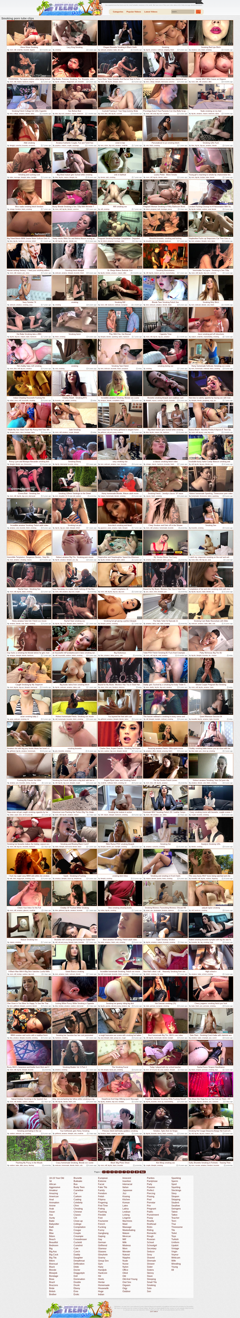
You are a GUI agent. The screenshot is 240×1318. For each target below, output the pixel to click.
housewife (25, 400)
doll (119, 1133)
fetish (172, 50)
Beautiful (53, 1242)
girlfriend (103, 432)
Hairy (100, 1267)
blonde (27, 113)
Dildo (76, 1267)
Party (149, 1184)
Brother (52, 1294)
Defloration (79, 1264)
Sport (174, 1184)
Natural (126, 1254)
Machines (127, 1221)
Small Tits (152, 1282)
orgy (211, 400)
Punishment (153, 1215)
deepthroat (77, 878)
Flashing (102, 1212)
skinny (28, 783)
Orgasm (126, 1285)
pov (76, 82)
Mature (125, 1233)
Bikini (52, 1261)
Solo (149, 1288)
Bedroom (53, 1245)
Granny (101, 1257)
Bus (76, 1184)
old (119, 50)
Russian (151, 1239)
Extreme (102, 1181)
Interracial (127, 1184)
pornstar (28, 241)
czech (214, 1038)
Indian (101, 1294)
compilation (116, 400)
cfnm (155, 591)
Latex (125, 1205)
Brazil (52, 1282)
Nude (125, 1261)
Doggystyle (79, 1273)
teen (147, 82)
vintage (12, 209)
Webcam (175, 1257)
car (23, 1133)
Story (174, 1193)
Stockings (176, 1190)
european (32, 145)
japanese (104, 528)
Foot (100, 1218)
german (162, 273)
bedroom (80, 113)
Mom (124, 1248)
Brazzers (53, 1285)
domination (157, 910)
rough (124, 1038)
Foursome (103, 1221)
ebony (76, 464)
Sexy (149, 1254)
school (204, 974)
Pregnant (151, 1208)
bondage (164, 209)
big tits (148, 50)
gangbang (205, 400)
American (54, 1196)
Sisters (150, 1270)
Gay (100, 1239)
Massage (127, 1227)
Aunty (52, 1218)
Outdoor (126, 1291)
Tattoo (174, 1215)
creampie (205, 1038)
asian (109, 528)
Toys (173, 1236)
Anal (51, 1199)
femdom (18, 209)
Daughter (78, 1257)
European (103, 1178)
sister (106, 145)
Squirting (175, 1187)
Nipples (126, 1257)
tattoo (120, 82)
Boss (51, 1279)
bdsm (148, 209)
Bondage (53, 1276)
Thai (173, 1224)
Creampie (78, 1236)
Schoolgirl (152, 1245)
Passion (151, 1187)
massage (17, 177)
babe (115, 50)
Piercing (151, 1193)
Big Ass (53, 1251)
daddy (152, 687)
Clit (75, 1218)
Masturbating (128, 1230)
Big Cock (53, 1254)
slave (22, 432)
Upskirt (174, 1245)
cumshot (171, 82)
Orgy (124, 1288)
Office (125, 1270)
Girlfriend (102, 1245)
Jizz (124, 1193)
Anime (52, 1205)
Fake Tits (102, 1187)
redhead (160, 50)
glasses (170, 560)
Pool (149, 1199)
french (166, 400)
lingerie (32, 50)
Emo (76, 1291)
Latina (125, 1208)
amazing (165, 751)
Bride (51, 1288)
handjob (33, 177)
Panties (150, 1178)
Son (149, 1291)
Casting (77, 1199)
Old (124, 1276)
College (77, 1224)
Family (101, 1190)
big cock (61, 113)
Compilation (80, 1227)
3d (101, 241)
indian (12, 400)
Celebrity (78, 1202)
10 (137, 1172)
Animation (54, 1202)
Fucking (102, 1227)
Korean (126, 1202)
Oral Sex (126, 1282)
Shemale (151, 1261)
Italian (125, 1187)
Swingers (176, 1208)
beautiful (149, 241)
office (154, 751)
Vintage (175, 1248)
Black (52, 1267)
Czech (77, 1251)
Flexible (102, 1215)
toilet (122, 241)
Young (174, 1267)
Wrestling (176, 1264)
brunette (26, 50)
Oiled (125, 1273)
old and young (112, 432)
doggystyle (70, 82)
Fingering (103, 1202)
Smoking (151, 1285)
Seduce (151, 1251)
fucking (33, 783)
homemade (199, 368)
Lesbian (126, 1212)
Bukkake (78, 1181)
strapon (198, 1070)
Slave (150, 1276)
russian (197, 1165)
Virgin (174, 1251)
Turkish (175, 1239)
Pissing (150, 1196)
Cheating (78, 1208)
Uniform (175, 1242)
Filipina (101, 1199)
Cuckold (78, 1242)
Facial (101, 1184)
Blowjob (53, 1273)
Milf (124, 1239)
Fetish (101, 1196)
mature (19, 82)
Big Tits (53, 1257)
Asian (52, 1212)
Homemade (104, 1285)
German (102, 1242)
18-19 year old (70, 496)
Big (50, 1248)
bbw (56, 113)
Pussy (150, 1218)
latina (32, 113)
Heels (101, 1279)
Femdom (102, 1193)
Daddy (77, 1254)
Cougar (77, 1230)
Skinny (150, 1273)
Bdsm (52, 1236)
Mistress (126, 1245)
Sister (150, 1267)
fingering (215, 878)
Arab (51, 1208)
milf (15, 50)
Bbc (51, 1230)
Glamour (102, 1248)
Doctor (77, 1270)
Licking (126, 1215)
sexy (30, 305)
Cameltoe (78, 1190)
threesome (27, 464)
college (152, 82)
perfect (108, 623)
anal (154, 113)
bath (107, 177)
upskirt (67, 400)
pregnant (154, 209)
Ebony (77, 1288)
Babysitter (54, 1224)
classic (154, 464)
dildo (210, 82)
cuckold (119, 113)
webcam (103, 50)
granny (108, 1006)
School (150, 1242)
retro (209, 241)
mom (11, 50)
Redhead (151, 1224)
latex (122, 1133)
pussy (170, 209)
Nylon (125, 1267)
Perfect (150, 1190)
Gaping (101, 1236)
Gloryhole (103, 1254)
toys (118, 464)
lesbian (202, 177)
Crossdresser (80, 1239)
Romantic (151, 1233)
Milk (124, 1242)
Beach (52, 1239)
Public (150, 1212)
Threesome (177, 1227)
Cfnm (76, 1205)
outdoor (204, 209)
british (34, 241)
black (79, 846)
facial (111, 1070)
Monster (126, 1251)
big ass (202, 145)
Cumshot (78, 1245)
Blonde (52, 1270)
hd (28, 719)
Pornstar (151, 1202)
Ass (51, 1215)
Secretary (151, 1248)
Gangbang (103, 1233)
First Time (103, 1205)
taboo (213, 241)
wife (197, 82)
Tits (173, 1230)
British (52, 1291)
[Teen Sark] (69, 8)
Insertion (126, 1181)
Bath (51, 1227)
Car (75, 1193)
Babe (51, 1221)
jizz (215, 400)
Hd (99, 1276)
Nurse (125, 1264)
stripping (167, 50)
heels (164, 878)
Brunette (78, 1178)
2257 (151, 1311)
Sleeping (151, 1279)
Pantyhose (152, 1181)
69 (172, 1270)
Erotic (76, 1294)
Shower (151, 1264)
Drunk (77, 1285)
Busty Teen (79, 1187)
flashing (31, 1165)
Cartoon (78, 1196)
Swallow (175, 1205)
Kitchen (126, 1199)
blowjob (115, 82)
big (77, 560)
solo (121, 50)
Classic (77, 1215)
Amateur (53, 1190)
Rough (150, 1236)
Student (175, 1202)
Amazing (53, 1193)
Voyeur (174, 1254)
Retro (149, 1227)
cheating (32, 400)
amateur (110, 50)
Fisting (101, 1208)
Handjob (102, 1270)
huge (211, 942)
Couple (77, 1233)
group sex (117, 1038)
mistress (122, 687)
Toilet (174, 1233)
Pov (149, 1205)
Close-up (78, 1221)
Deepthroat (79, 1261)
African (52, 1184)
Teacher (175, 1218)
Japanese (127, 1190)
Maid (124, 1224)
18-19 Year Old (56, 1178)
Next (142, 1172)
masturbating (170, 273)
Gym (100, 1264)
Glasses (102, 1251)
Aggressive (54, 1187)
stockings (75, 145)
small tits (20, 50)
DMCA (156, 1311)
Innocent (126, 1178)
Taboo (174, 1212)
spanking (115, 337)
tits (76, 177)
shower (214, 655)
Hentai (101, 1282)
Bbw (51, 1233)
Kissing (126, 1196)
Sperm (174, 1181)
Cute (76, 1248)
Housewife (103, 1288)
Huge (100, 1291)
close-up (205, 751)
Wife (173, 1261)
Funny (101, 1230)
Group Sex (103, 1261)
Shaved (151, 1257)
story (27, 273)
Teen (173, 1221)
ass (75, 241)
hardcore (25, 82)
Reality (150, 1221)
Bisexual (53, 1264)
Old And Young (129, 1279)
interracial (164, 82)
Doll (76, 1276)
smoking (58, 50)
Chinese (78, 1212)
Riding (150, 1230)
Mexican (126, 1236)
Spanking (176, 1178)
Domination (79, 1279)
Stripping (175, 1199)
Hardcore (102, 1273)
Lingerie (126, 1218)
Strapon (175, 1196)
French (101, 1224)
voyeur (154, 400)
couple (69, 145)
